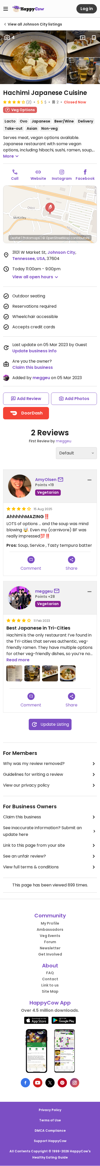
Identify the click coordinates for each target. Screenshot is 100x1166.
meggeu (41, 378)
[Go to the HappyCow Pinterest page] (62, 1082)
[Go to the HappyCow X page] (50, 1082)
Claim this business (32, 367)
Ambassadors (50, 929)
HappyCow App (50, 1002)
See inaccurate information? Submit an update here (42, 831)
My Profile (50, 923)
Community (50, 915)
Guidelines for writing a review (33, 774)
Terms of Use (50, 1120)
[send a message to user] (61, 480)
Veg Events (50, 935)
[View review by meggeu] (19, 597)
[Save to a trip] (82, 38)
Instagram (62, 178)
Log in (87, 9)
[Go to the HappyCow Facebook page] (25, 1082)
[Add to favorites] (94, 38)
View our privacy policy (26, 785)
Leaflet (16, 238)
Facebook (85, 178)
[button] (50, 209)
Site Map (50, 991)
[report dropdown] (89, 480)
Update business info (34, 351)
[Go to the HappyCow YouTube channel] (37, 1082)
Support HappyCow (50, 1141)
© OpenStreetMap (56, 238)
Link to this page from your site (34, 845)
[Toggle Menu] (5, 8)
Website (38, 178)
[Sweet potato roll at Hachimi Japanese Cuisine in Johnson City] (83, 43)
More (8, 156)
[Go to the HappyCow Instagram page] (74, 1082)
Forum (50, 941)
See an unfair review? (24, 856)
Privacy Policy (50, 1110)
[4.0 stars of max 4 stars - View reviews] (14, 102)
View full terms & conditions (31, 867)
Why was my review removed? (34, 764)
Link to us (50, 985)
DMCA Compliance (50, 1130)
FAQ (50, 972)
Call (14, 178)
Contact (50, 979)
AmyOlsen (45, 480)
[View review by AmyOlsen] (19, 486)
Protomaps (31, 238)
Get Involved (50, 954)
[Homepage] (28, 8)
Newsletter (50, 948)
